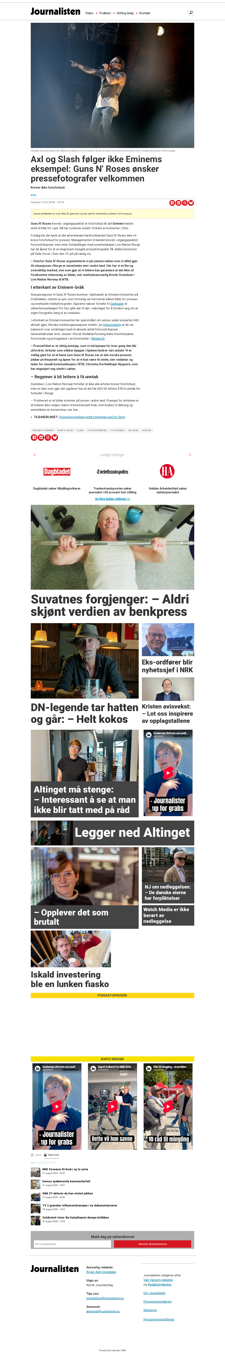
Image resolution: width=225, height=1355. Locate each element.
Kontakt (144, 13)
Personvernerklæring (157, 1301)
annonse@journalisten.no (103, 1311)
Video (89, 13)
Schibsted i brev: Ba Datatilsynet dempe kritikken (75, 1217)
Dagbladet (117, 304)
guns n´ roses (65, 430)
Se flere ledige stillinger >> (112, 499)
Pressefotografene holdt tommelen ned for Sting (92, 417)
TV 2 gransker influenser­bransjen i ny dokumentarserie (79, 1205)
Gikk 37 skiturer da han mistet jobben (67, 1193)
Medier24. (98, 338)
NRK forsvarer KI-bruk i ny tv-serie (65, 1169)
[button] (34, 454)
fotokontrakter (97, 430)
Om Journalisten (154, 1293)
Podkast (105, 13)
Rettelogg (150, 1310)
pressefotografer (43, 430)
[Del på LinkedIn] (179, 203)
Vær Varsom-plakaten (158, 1280)
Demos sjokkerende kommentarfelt (66, 1181)
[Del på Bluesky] (191, 203)
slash (80, 430)
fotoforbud (117, 430)
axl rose (133, 430)
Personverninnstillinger (158, 1319)
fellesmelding (112, 325)
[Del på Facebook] (172, 203)
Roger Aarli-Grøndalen (101, 1272)
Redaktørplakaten (159, 1284)
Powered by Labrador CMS (112, 1350)
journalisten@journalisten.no (105, 1298)
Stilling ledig (125, 13)
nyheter (146, 430)
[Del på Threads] (185, 203)
